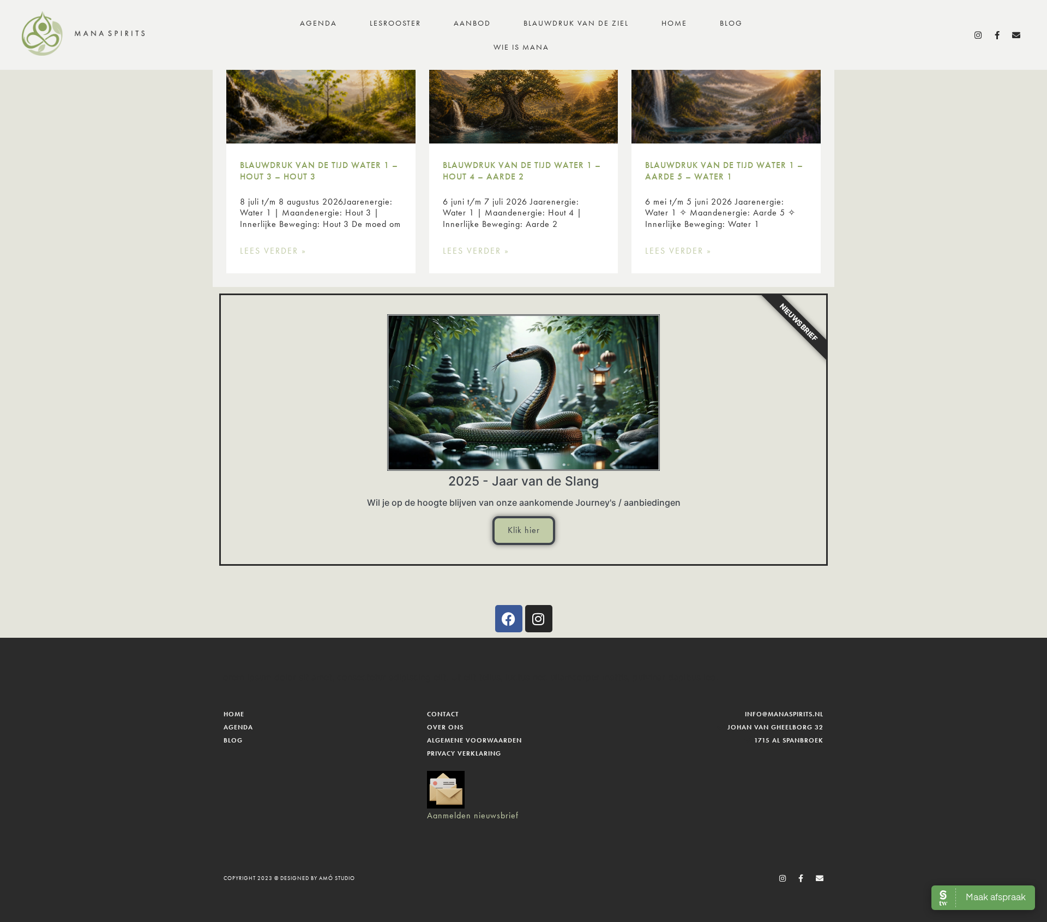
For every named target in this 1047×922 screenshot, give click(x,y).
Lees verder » (273, 251)
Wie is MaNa (521, 47)
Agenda (318, 23)
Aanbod (472, 23)
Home (674, 23)
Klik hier (524, 530)
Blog (731, 23)
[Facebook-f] (998, 35)
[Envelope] (1017, 35)
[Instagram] (978, 35)
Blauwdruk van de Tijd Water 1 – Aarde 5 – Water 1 (724, 170)
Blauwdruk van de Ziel (576, 23)
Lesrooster (395, 23)
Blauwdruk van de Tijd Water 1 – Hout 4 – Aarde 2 (522, 170)
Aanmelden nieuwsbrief (473, 815)
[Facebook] (508, 618)
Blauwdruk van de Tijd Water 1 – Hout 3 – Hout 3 (319, 170)
